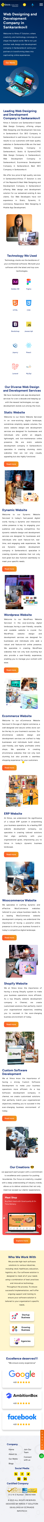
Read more (11, 464)
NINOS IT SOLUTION (28, 1504)
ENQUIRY (42, 1440)
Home (11, 1449)
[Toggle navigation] (40, 5)
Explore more (22, 1241)
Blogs (11, 1463)
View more (19, 1230)
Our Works (10, 63)
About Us (13, 1454)
